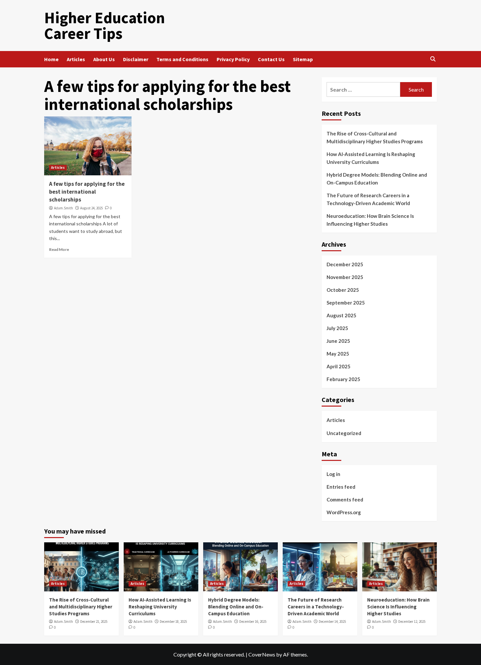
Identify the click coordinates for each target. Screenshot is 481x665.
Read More (59, 249)
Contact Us (271, 59)
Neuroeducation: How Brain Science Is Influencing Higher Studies (370, 220)
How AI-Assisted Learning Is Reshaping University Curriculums (371, 158)
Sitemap (303, 59)
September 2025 (346, 303)
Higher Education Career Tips (104, 25)
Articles (76, 59)
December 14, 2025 (332, 621)
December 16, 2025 (252, 621)
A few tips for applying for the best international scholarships (87, 191)
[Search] (433, 59)
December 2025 (345, 264)
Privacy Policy (233, 59)
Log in (333, 474)
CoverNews (261, 654)
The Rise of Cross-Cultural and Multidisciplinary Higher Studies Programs (375, 137)
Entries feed (341, 487)
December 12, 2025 (411, 621)
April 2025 (338, 366)
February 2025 (343, 379)
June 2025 (338, 341)
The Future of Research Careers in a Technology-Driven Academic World (368, 199)
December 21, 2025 (93, 621)
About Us (104, 59)
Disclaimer (135, 59)
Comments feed (345, 499)
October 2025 (343, 290)
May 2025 (338, 354)
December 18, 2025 (173, 621)
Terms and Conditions (182, 59)
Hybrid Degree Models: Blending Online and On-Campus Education (377, 178)
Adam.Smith (63, 208)
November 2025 (345, 277)
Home (51, 59)
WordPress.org (344, 512)
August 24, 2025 (91, 208)
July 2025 (337, 328)
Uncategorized (344, 433)
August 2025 (341, 315)
